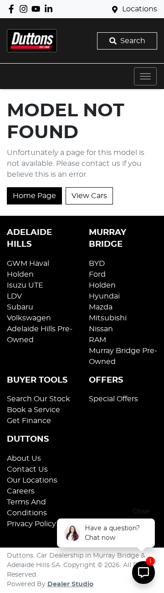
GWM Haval (28, 263)
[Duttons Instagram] (25, 9)
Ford (97, 274)
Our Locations (32, 480)
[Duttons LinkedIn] (50, 9)
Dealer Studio (70, 584)
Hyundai (104, 296)
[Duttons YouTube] (37, 9)
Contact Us (27, 469)
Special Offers (113, 399)
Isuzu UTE (25, 285)
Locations (139, 9)
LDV (14, 296)
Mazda (101, 307)
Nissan (101, 329)
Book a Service (33, 410)
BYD (97, 263)
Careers (21, 491)
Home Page (34, 195)
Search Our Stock (38, 399)
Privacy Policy (31, 524)
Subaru (20, 307)
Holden (20, 274)
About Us (24, 458)
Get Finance (29, 420)
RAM (97, 340)
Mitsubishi (108, 318)
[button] (145, 76)
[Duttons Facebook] (13, 9)
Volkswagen (29, 318)
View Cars (89, 195)
